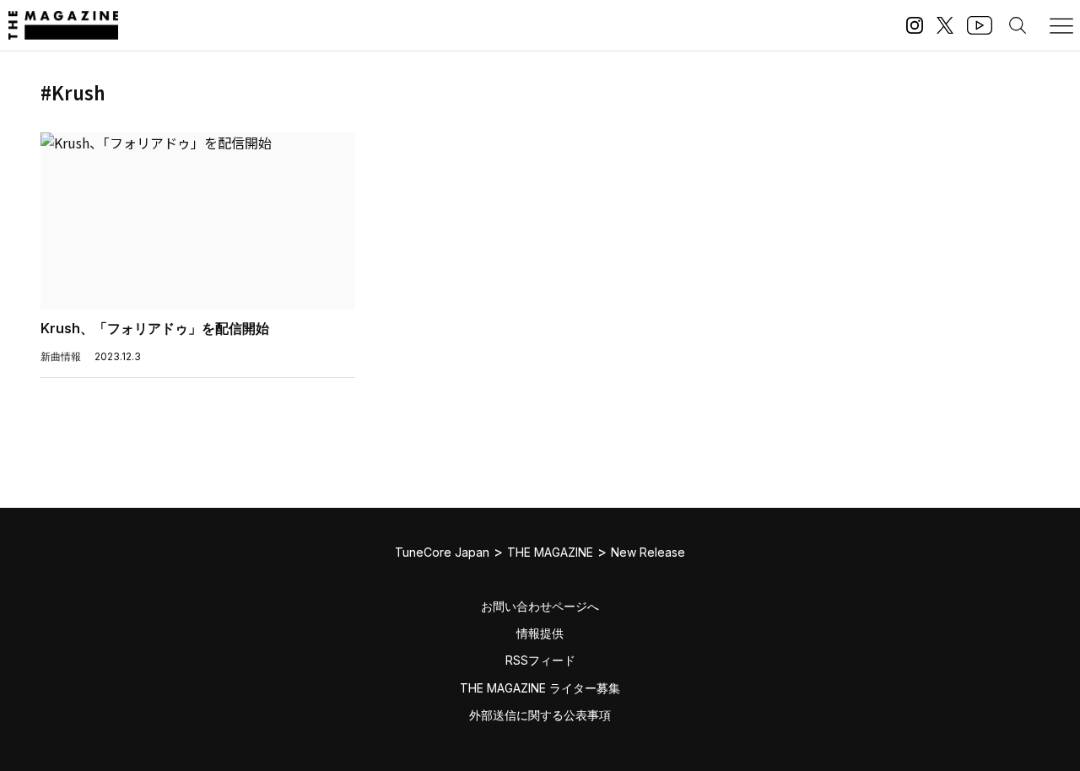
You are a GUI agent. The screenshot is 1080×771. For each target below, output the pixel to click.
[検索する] (1017, 25)
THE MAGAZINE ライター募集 (540, 688)
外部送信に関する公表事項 (540, 715)
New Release (648, 552)
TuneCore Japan (442, 552)
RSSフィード (540, 660)
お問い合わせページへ (540, 606)
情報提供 (540, 633)
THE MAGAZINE (550, 552)
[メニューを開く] (1061, 25)
